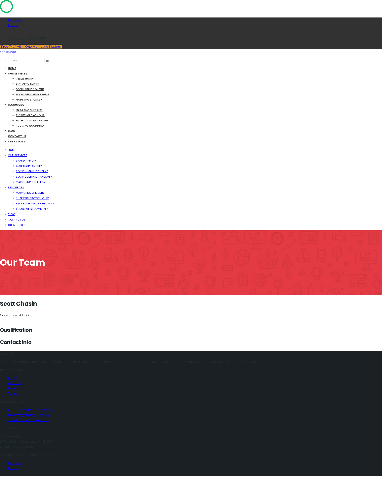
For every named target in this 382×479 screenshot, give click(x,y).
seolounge (8, 52)
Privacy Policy (18, 388)
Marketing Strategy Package (29, 415)
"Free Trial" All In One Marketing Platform (31, 46)
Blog (11, 131)
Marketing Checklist (29, 110)
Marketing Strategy (29, 99)
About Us (15, 383)
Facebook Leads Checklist (33, 120)
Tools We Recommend (30, 125)
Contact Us (17, 136)
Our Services (17, 73)
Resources (16, 105)
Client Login (17, 141)
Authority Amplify (27, 84)
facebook (15, 20)
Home (12, 68)
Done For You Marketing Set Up (32, 410)
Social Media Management (32, 94)
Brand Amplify (25, 79)
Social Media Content (30, 89)
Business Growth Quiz (30, 115)
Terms (12, 393)
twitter (13, 25)
